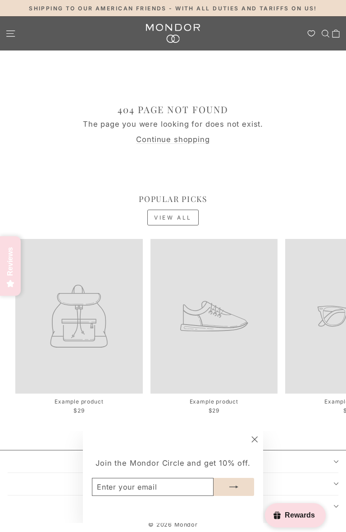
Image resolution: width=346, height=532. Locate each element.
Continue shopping (172, 139)
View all (173, 217)
